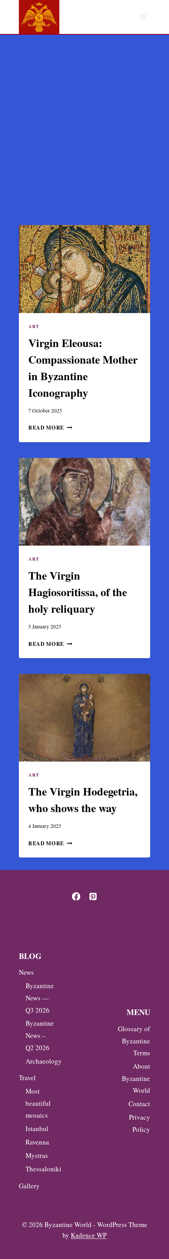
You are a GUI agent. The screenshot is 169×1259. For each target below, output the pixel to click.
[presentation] (84, 269)
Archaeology (39, 1061)
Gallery (29, 1185)
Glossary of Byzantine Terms (134, 1040)
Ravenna (37, 1141)
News (26, 972)
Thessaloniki (39, 1168)
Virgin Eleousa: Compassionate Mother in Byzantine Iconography (83, 368)
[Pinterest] (92, 896)
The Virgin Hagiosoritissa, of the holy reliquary (77, 592)
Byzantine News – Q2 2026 (39, 1035)
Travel (27, 1077)
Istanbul (37, 1128)
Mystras (37, 1155)
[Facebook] (76, 896)
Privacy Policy (139, 1123)
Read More (50, 428)
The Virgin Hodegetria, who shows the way (83, 799)
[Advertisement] (84, 123)
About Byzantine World (136, 1078)
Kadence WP (89, 1235)
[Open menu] (143, 17)
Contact (139, 1103)
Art (33, 326)
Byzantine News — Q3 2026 (39, 997)
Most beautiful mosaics (38, 1103)
